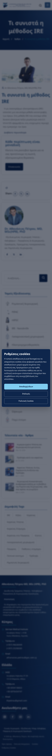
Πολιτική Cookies (26, 401)
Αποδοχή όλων (26, 386)
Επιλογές (26, 393)
